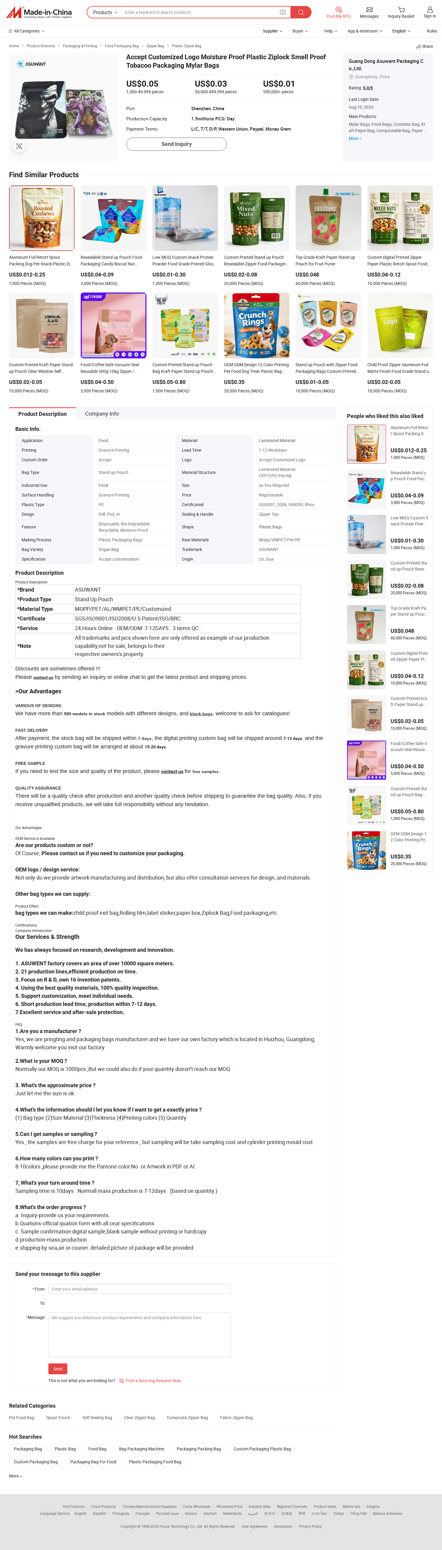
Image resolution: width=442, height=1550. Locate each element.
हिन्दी (302, 1513)
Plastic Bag (65, 1449)
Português (120, 1513)
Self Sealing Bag (97, 1417)
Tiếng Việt (358, 1513)
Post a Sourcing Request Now (150, 1380)
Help (328, 31)
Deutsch (210, 1513)
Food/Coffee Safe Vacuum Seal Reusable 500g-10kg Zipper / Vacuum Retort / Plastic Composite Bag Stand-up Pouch (409, 747)
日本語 (286, 1513)
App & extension (363, 31)
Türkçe (338, 1513)
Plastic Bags (270, 527)
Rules (432, 31)
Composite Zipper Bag (187, 1417)
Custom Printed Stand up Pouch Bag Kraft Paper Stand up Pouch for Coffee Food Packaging (409, 792)
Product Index (325, 1506)
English (81, 1513)
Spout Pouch (58, 1417)
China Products (103, 1506)
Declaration (283, 1526)
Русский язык (167, 1513)
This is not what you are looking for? (81, 1380)
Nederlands (232, 1513)
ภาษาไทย (319, 1513)
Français (143, 1513)
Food (103, 440)
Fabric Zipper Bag (236, 1417)
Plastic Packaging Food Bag (155, 1462)
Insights (373, 1506)
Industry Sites (260, 1506)
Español (99, 1513)
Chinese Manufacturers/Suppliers (149, 1506)
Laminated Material (277, 440)
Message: (35, 1317)
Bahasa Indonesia (387, 1513)
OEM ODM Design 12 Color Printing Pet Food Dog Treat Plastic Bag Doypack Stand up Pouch (409, 837)
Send (58, 1369)
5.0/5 (368, 87)
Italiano (191, 1513)
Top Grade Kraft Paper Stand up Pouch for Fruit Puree (409, 611)
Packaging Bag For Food (93, 1462)
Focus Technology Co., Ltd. (182, 1526)
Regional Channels (292, 1506)
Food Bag (97, 1449)
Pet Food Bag (21, 1417)
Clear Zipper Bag (139, 1417)
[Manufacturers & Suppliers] (39, 12)
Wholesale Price (229, 1506)
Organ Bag (109, 549)
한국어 (269, 1513)
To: (42, 1303)
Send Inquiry (176, 144)
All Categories (27, 31)
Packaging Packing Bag (199, 1449)
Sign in (430, 16)
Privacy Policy (310, 1526)
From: (38, 1289)
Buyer (298, 31)
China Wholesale (196, 1506)
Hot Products (73, 1506)
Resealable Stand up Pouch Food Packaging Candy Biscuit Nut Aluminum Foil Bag (409, 476)
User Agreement (255, 1526)
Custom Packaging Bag (36, 1462)
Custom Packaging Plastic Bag (262, 1449)
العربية (253, 1513)
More (353, 138)
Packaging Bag (28, 1449)
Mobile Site (351, 1506)
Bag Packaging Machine (141, 1449)
